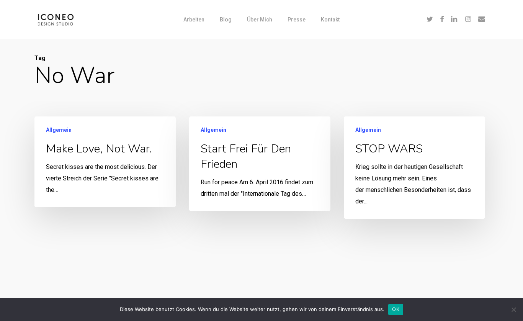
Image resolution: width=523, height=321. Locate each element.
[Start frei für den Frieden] (259, 163)
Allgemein (59, 130)
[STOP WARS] (414, 167)
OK (395, 309)
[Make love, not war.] (105, 161)
